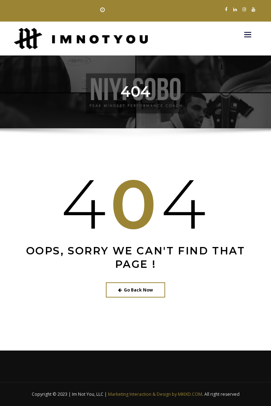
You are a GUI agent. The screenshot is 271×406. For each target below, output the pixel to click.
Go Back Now (138, 290)
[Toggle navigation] (247, 34)
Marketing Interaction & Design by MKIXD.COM (155, 394)
